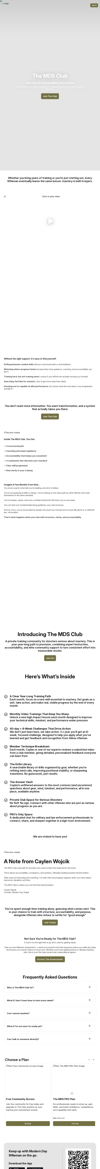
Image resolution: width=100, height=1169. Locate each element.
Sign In (94, 5)
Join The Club (50, 96)
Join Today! (50, 922)
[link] (28, 1095)
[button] (50, 221)
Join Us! (50, 658)
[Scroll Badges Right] (93, 1060)
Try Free (75, 1123)
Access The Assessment (50, 959)
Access (28, 1123)
